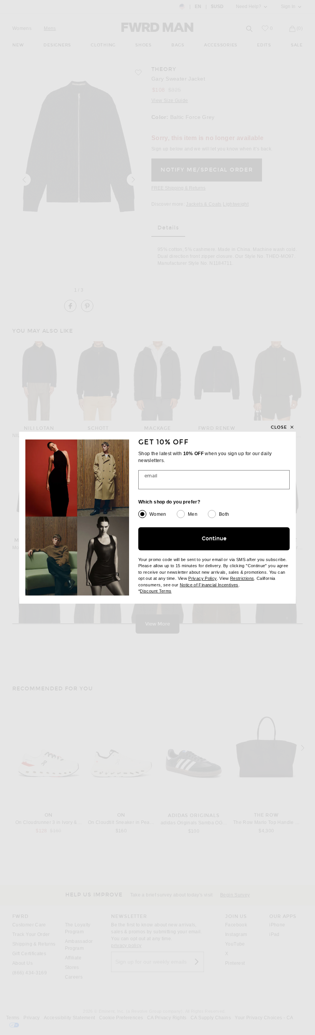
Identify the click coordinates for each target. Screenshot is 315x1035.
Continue (214, 538)
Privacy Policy (202, 578)
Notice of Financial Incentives (209, 585)
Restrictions (242, 578)
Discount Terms (155, 591)
